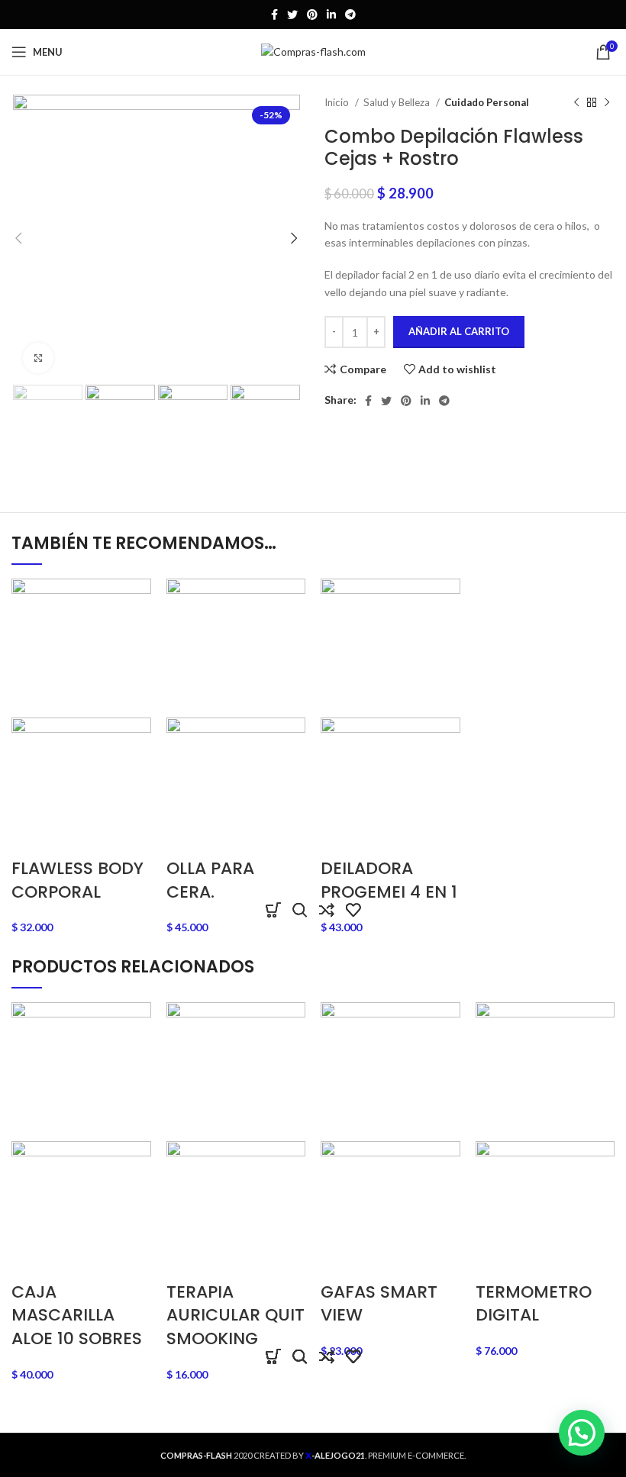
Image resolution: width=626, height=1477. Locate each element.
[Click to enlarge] (38, 358)
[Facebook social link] (274, 14)
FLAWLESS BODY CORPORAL (77, 880)
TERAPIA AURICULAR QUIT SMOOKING (235, 1315)
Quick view (299, 910)
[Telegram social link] (350, 14)
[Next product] (607, 103)
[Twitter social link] (292, 14)
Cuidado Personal (486, 102)
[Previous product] (576, 103)
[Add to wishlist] (353, 910)
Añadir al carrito (458, 331)
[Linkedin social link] (331, 14)
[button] (273, 910)
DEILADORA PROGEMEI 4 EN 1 (389, 880)
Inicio (337, 102)
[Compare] (326, 910)
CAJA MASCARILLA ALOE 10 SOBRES (76, 1315)
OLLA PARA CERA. (210, 880)
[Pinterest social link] (312, 14)
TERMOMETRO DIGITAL (534, 1303)
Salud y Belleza (397, 102)
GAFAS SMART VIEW (379, 1303)
